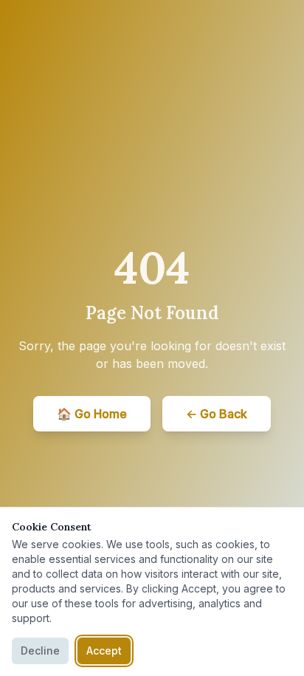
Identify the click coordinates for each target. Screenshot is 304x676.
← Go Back (216, 413)
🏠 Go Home (92, 413)
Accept (104, 650)
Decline (40, 650)
